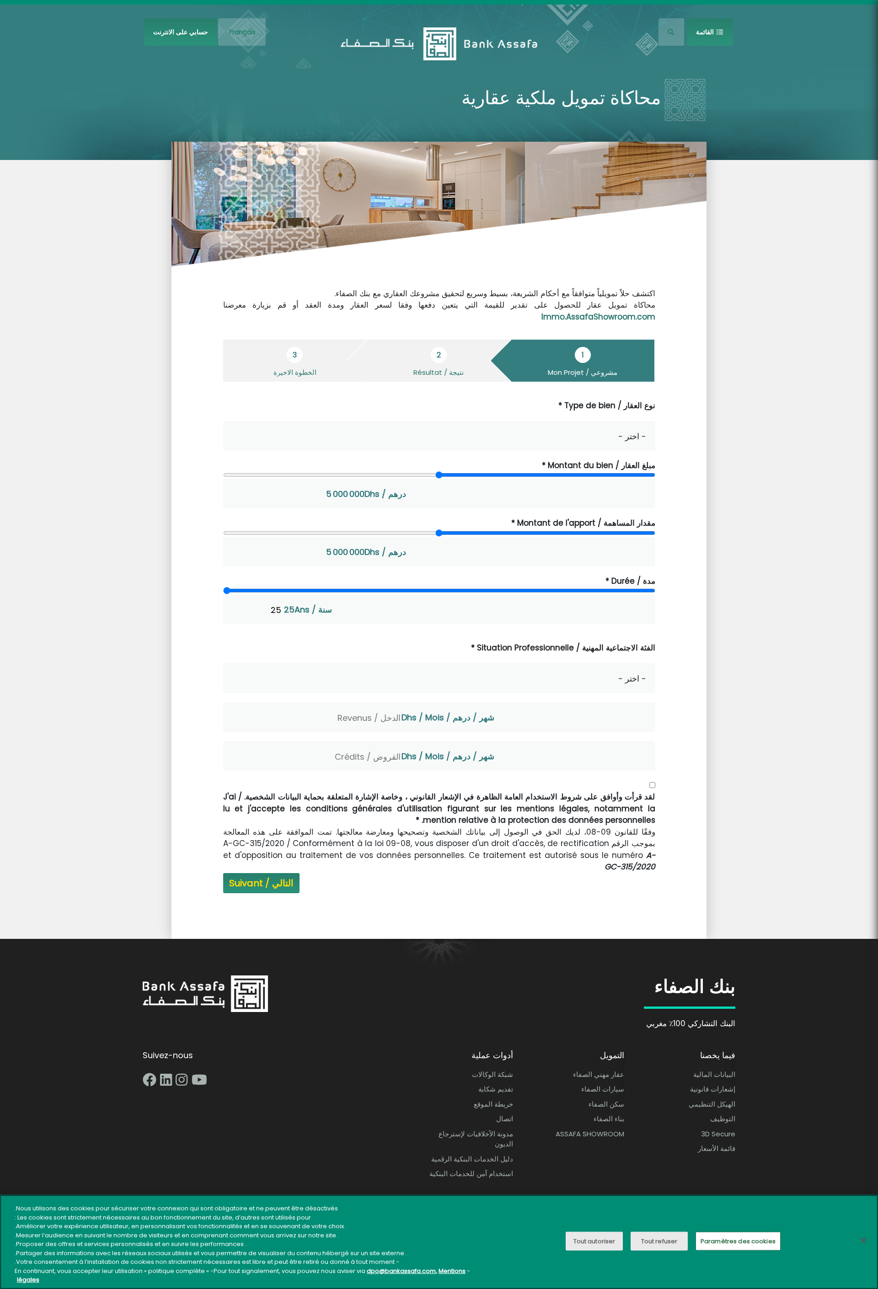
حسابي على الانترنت (180, 32)
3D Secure (718, 1134)
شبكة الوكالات (492, 1074)
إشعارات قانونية (712, 1089)
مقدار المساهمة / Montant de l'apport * (583, 522)
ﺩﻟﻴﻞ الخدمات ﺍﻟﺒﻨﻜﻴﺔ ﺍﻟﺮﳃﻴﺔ (472, 1159)
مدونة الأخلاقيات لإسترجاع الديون (476, 1139)
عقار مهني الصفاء (598, 1074)
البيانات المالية (714, 1074)
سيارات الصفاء (602, 1089)
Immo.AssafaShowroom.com (598, 316)
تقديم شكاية (495, 1089)
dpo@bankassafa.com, (402, 1271)
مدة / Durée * (630, 580)
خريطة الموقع (493, 1104)
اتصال (504, 1119)
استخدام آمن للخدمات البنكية (471, 1173)
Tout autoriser (594, 1241)
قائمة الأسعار (716, 1148)
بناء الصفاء (609, 1119)
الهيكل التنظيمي (712, 1104)
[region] (439, 1242)
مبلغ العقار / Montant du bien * (598, 465)
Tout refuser (659, 1241)
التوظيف (722, 1119)
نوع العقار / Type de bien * (606, 405)
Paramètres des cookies (738, 1241)
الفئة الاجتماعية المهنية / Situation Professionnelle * (563, 647)
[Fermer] (863, 1240)
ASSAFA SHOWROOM (590, 1134)
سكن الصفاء (606, 1104)
